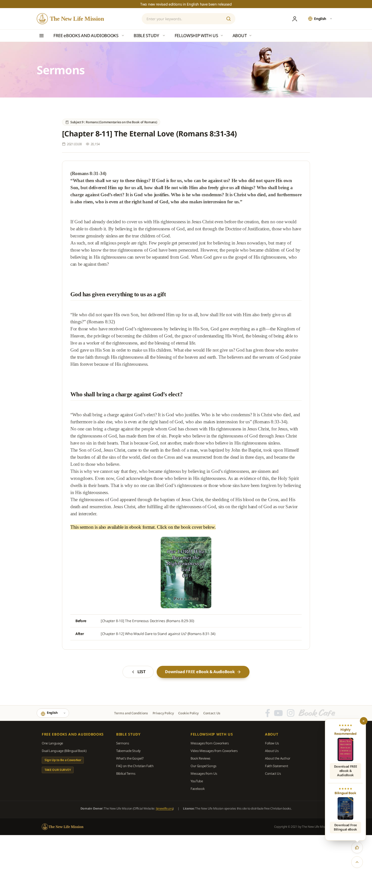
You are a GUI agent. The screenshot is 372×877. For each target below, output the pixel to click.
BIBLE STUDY (128, 734)
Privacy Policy (163, 713)
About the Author (277, 758)
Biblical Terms (125, 773)
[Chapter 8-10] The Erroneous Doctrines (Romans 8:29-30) (147, 620)
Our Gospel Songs (203, 766)
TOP (357, 862)
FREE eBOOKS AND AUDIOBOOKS (73, 734)
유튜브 (278, 713)
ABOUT (271, 734)
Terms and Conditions (131, 713)
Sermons (122, 743)
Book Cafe (316, 713)
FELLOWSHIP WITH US (212, 734)
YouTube (197, 781)
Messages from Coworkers (210, 743)
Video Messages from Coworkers (214, 750)
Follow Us (272, 743)
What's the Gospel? (129, 758)
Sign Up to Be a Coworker (63, 760)
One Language (52, 743)
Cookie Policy (188, 713)
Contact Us (211, 713)
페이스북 (267, 713)
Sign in (295, 19)
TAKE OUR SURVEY (58, 770)
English (320, 18)
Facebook (197, 788)
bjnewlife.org (164, 808)
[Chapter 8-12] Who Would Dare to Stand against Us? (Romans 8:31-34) (158, 633)
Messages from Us (204, 773)
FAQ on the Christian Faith (135, 766)
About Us (271, 750)
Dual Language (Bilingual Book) (64, 750)
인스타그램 (290, 713)
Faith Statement (276, 766)
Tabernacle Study (128, 750)
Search (228, 18)
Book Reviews (200, 758)
